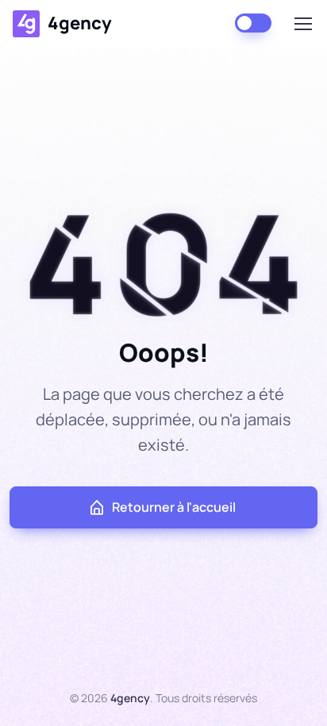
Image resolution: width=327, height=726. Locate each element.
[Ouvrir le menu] (302, 24)
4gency (80, 23)
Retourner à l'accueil (174, 507)
